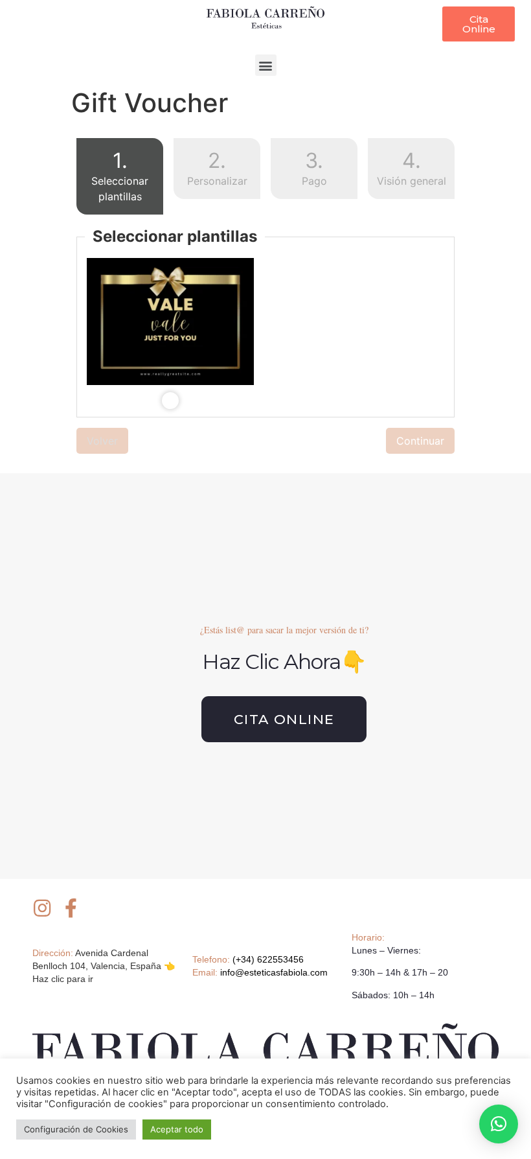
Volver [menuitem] (102, 440)
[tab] (119, 179)
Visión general (411, 167)
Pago (314, 167)
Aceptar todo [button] (176, 1129)
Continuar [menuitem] (420, 440)
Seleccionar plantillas (112, 175)
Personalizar (217, 167)
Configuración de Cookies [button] (76, 1129)
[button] (478, 23)
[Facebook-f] (71, 908)
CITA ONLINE (284, 719)
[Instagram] (42, 908)
